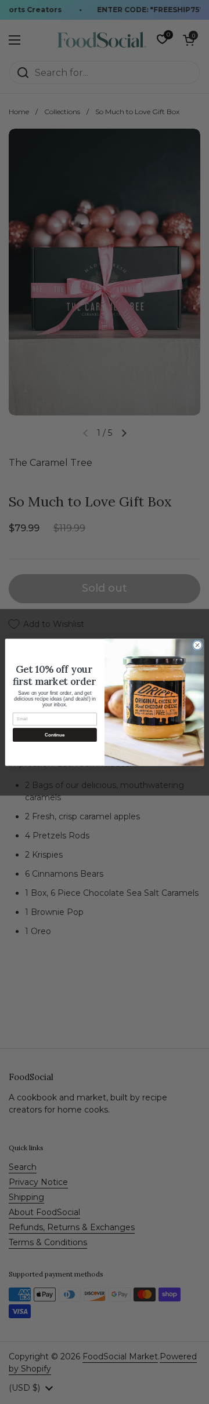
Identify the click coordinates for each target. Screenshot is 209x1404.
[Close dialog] (197, 644)
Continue (54, 734)
